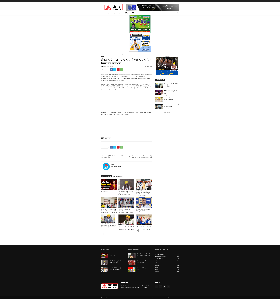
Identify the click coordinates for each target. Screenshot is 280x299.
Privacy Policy (158, 297)
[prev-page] (102, 234)
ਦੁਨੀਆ (120, 13)
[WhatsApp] (121, 69)
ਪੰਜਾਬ (108, 13)
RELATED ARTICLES (106, 176)
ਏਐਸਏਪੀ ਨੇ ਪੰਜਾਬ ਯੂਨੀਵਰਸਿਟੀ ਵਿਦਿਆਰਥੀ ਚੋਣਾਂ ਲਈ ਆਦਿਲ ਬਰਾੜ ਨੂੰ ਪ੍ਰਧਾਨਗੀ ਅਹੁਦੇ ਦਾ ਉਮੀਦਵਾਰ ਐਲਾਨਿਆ (125, 211)
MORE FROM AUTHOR (118, 176)
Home (103, 13)
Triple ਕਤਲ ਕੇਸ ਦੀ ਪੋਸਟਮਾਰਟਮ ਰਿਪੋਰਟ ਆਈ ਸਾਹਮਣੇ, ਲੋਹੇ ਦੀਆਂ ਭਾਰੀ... (170, 92)
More (137, 13)
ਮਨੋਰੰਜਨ (126, 13)
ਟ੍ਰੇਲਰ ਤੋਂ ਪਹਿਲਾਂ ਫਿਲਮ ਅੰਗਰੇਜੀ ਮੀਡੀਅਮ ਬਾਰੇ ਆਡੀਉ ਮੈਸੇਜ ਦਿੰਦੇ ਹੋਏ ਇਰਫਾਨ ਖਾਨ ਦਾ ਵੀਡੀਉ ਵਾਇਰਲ (140, 156)
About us (164, 297)
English (144, 13)
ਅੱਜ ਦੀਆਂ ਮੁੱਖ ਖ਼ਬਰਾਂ (104, 191)
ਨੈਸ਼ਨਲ (114, 13)
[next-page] (104, 234)
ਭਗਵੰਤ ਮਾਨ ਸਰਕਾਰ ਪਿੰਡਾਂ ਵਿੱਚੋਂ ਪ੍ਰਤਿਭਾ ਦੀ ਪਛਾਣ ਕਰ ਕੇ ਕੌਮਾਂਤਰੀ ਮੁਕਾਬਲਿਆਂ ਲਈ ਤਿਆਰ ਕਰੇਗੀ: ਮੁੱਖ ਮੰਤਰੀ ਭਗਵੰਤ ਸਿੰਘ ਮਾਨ (126, 228)
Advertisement (170, 297)
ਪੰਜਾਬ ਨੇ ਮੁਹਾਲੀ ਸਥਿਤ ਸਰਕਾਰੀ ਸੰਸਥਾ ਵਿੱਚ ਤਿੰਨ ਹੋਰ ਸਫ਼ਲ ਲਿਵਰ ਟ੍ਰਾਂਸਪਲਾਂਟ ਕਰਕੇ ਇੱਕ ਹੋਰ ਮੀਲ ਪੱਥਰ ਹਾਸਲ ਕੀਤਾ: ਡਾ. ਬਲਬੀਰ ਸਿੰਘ (109, 211)
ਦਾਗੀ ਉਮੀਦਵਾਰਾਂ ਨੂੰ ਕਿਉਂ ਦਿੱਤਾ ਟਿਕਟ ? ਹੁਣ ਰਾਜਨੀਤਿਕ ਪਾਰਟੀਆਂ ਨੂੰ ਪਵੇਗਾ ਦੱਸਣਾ (112, 156)
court (110, 138)
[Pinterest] (118, 69)
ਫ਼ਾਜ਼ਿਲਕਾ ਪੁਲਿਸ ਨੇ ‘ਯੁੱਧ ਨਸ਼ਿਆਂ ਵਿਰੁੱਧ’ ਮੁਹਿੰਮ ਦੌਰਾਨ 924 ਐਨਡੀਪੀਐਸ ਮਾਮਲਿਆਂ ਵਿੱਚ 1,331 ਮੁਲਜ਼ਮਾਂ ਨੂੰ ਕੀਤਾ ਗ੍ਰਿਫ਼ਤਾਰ (108, 225)
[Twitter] (175, 1)
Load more (166, 112)
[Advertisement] (126, 102)
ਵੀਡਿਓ (132, 13)
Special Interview (155, 13)
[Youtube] (178, 1)
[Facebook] (171, 1)
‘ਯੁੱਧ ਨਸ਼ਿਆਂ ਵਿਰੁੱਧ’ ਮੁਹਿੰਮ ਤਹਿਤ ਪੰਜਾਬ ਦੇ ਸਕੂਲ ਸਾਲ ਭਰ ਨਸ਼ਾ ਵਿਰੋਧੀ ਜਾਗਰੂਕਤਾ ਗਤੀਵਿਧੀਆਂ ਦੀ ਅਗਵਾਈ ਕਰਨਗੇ (125, 193)
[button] (177, 13)
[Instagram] (173, 1)
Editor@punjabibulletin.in (133, 292)
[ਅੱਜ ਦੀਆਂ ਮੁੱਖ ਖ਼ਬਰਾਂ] (109, 184)
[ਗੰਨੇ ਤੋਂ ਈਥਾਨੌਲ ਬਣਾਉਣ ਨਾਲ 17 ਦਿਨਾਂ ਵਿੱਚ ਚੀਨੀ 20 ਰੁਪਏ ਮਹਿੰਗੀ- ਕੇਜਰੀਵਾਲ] (144, 202)
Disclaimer (152, 297)
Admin (103, 66)
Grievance (177, 297)
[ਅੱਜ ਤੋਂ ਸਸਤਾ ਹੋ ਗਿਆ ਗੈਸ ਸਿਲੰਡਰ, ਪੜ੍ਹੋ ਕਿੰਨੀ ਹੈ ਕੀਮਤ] (131, 262)
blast (106, 138)
